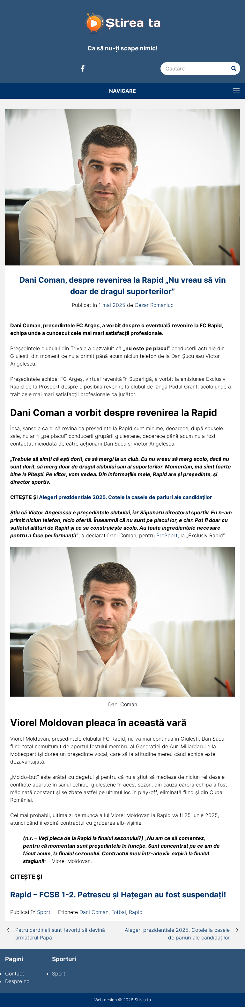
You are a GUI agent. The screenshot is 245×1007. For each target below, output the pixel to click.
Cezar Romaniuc (154, 305)
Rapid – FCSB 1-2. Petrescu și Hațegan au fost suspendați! (118, 894)
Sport (43, 912)
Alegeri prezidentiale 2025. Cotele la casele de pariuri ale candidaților (125, 497)
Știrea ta (143, 999)
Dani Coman (93, 912)
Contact (14, 973)
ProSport (167, 535)
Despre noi (18, 981)
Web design (105, 999)
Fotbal (118, 912)
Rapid (136, 912)
